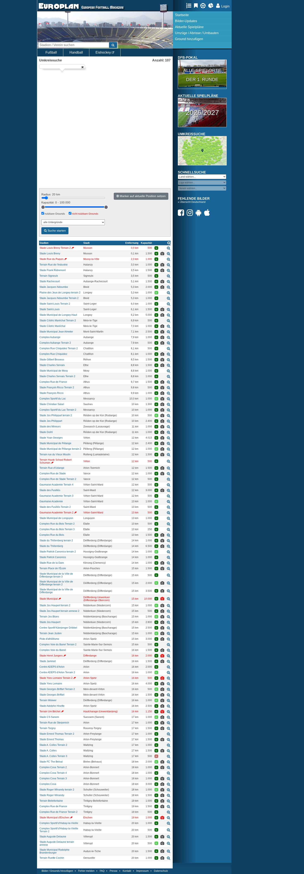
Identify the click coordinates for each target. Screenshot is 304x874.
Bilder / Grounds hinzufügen (57, 870)
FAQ (102, 870)
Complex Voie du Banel (52, 650)
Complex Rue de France (53, 381)
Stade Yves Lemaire (50, 683)
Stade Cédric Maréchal (52, 326)
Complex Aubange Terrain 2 (55, 342)
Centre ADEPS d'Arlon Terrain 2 (57, 672)
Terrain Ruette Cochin (51, 857)
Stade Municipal (48, 598)
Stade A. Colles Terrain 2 (53, 745)
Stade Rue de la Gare (51, 562)
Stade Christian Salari (51, 404)
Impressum (142, 870)
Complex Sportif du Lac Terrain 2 (57, 409)
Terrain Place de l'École (52, 568)
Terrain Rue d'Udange (51, 467)
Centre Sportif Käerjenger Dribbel (58, 627)
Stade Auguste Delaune (52, 836)
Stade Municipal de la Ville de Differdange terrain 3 (56, 575)
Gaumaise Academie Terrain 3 (56, 495)
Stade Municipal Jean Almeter (56, 331)
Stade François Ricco (51, 393)
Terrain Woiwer (47, 700)
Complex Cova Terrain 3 (53, 778)
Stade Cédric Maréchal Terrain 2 (57, 320)
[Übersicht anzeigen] (169, 243)
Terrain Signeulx (48, 275)
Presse (113, 870)
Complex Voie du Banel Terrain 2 (58, 644)
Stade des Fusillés (49, 490)
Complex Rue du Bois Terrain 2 (57, 523)
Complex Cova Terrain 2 (53, 767)
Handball (76, 52)
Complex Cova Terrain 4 (53, 772)
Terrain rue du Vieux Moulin (55, 454)
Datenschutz (161, 870)
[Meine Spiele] (204, 5)
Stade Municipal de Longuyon (56, 518)
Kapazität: (55, 202)
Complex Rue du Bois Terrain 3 (57, 529)
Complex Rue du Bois (51, 534)
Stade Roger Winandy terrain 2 (56, 789)
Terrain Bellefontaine (51, 800)
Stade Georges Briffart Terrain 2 (57, 689)
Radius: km (50, 194)
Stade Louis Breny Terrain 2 (55, 247)
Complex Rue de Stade (52, 473)
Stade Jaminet (47, 661)
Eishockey (104, 52)
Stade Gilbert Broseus (51, 359)
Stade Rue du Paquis (51, 259)
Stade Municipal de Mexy (53, 370)
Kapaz (146, 243)
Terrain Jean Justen (50, 633)
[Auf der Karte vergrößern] (168, 248)
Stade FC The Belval (51, 761)
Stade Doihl (46, 432)
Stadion (43, 243)
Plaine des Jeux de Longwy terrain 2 (59, 292)
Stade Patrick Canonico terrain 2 (57, 551)
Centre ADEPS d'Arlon (52, 666)
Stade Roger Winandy (51, 795)
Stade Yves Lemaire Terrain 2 (56, 678)
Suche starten (56, 230)
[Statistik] (211, 5)
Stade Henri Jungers (51, 655)
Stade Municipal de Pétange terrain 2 (60, 448)
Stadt (86, 243)
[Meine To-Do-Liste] (197, 5)
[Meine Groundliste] (189, 5)
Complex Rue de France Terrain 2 (58, 812)
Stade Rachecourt (49, 281)
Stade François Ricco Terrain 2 (56, 387)
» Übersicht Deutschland (192, 202)
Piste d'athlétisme (49, 638)
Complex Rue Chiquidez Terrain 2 (58, 348)
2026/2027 (202, 112)
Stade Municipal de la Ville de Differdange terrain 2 (56, 583)
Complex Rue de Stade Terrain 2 (57, 479)
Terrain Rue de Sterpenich (54, 722)
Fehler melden (86, 870)
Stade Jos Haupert (49, 622)
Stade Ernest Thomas (51, 739)
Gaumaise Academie (51, 501)
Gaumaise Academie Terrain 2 (56, 512)
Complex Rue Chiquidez (53, 354)
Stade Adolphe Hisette (52, 705)
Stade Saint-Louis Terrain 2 (54, 303)
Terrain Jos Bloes (49, 616)
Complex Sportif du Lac (52, 398)
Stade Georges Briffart (51, 694)
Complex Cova (47, 784)
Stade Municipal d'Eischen (54, 817)
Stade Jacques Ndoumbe (53, 287)
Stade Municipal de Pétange (55, 443)
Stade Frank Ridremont (52, 270)
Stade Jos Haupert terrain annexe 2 (59, 611)
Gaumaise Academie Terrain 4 (56, 484)
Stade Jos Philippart (50, 421)
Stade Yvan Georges (51, 437)
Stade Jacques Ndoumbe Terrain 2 (59, 298)
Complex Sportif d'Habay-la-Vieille (58, 823)
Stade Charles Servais (52, 365)
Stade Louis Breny (49, 253)
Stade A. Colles (48, 750)
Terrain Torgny (47, 728)
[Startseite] (58, 9)
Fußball (51, 52)
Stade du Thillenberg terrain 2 (56, 540)
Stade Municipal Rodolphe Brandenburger (54, 851)
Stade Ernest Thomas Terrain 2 (56, 733)
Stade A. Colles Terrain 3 (53, 756)
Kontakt (127, 870)
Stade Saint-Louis (49, 309)
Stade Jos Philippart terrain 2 (55, 415)
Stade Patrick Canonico (52, 557)
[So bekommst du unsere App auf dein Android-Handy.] (199, 213)
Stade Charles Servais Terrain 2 (57, 376)
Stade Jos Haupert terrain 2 (54, 605)
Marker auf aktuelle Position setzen (142, 196)
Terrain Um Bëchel (49, 711)
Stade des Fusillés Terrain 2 (55, 507)
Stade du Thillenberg (51, 546)
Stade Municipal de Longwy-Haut (58, 314)
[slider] (43, 207)
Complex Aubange (49, 337)
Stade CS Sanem (49, 717)
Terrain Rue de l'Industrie (53, 264)
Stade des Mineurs (50, 426)
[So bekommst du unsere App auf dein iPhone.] (208, 213)
